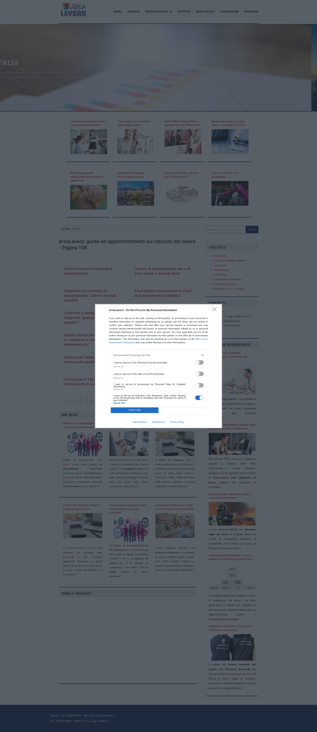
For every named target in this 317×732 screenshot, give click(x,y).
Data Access (158, 422)
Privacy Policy (177, 422)
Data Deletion (140, 422)
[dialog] (158, 366)
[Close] (215, 310)
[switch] (199, 362)
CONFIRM (135, 410)
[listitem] (158, 355)
